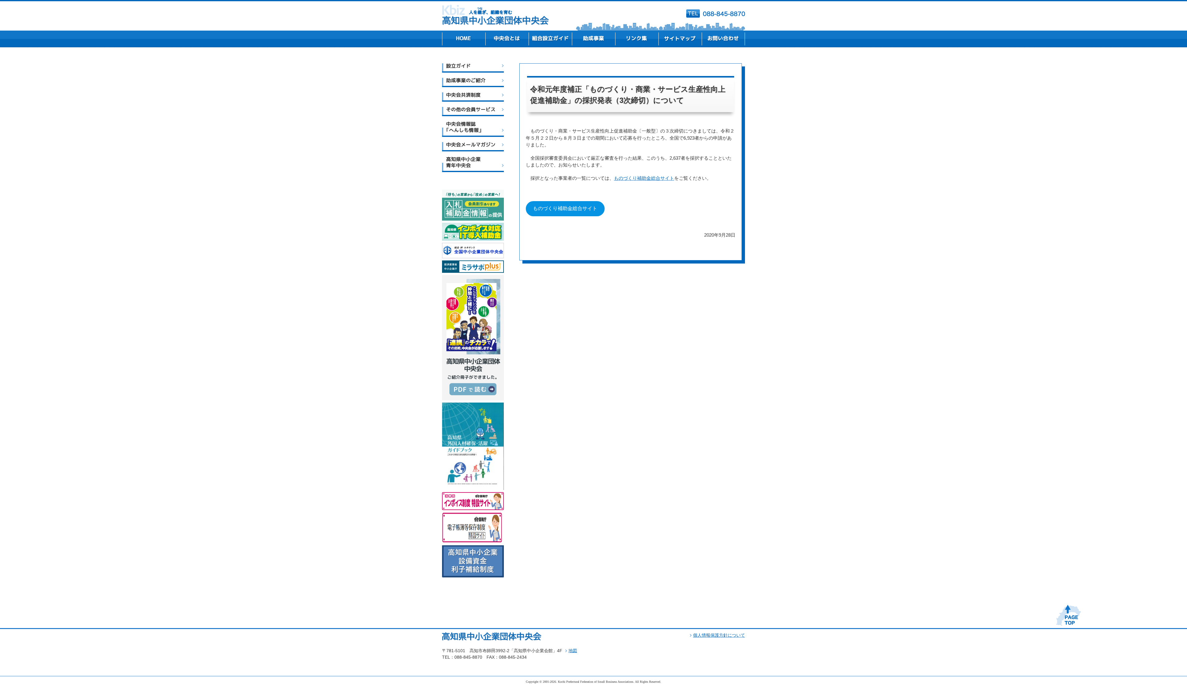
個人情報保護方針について (719, 635)
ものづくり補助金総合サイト (644, 178)
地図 (572, 650)
